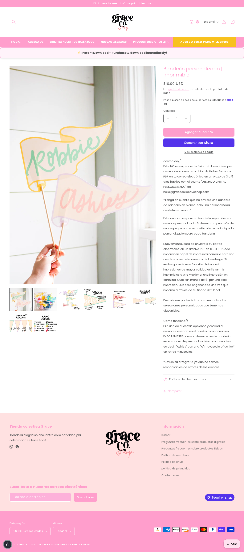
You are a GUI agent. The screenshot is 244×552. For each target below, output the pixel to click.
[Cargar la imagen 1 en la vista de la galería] (21, 299)
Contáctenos (170, 475)
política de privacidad (175, 468)
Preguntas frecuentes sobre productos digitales (193, 442)
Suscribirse (85, 497)
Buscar (165, 435)
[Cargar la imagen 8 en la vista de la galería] (45, 324)
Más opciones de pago (199, 152)
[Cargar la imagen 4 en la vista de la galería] (95, 299)
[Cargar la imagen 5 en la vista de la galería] (119, 299)
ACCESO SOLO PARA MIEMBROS (204, 42)
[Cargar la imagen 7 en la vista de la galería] (21, 324)
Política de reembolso (175, 455)
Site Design (58, 544)
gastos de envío (178, 89)
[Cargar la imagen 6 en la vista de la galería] (144, 299)
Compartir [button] (174, 391)
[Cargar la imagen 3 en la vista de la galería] (70, 299)
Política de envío (172, 462)
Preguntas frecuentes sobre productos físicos (192, 448)
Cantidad (169, 111)
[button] (14, 22)
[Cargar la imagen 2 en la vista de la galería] (45, 299)
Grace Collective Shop (33, 544)
